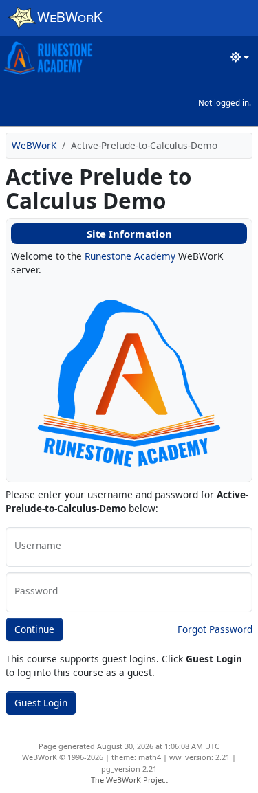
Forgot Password (215, 629)
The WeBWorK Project (129, 779)
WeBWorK (34, 145)
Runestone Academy (130, 256)
